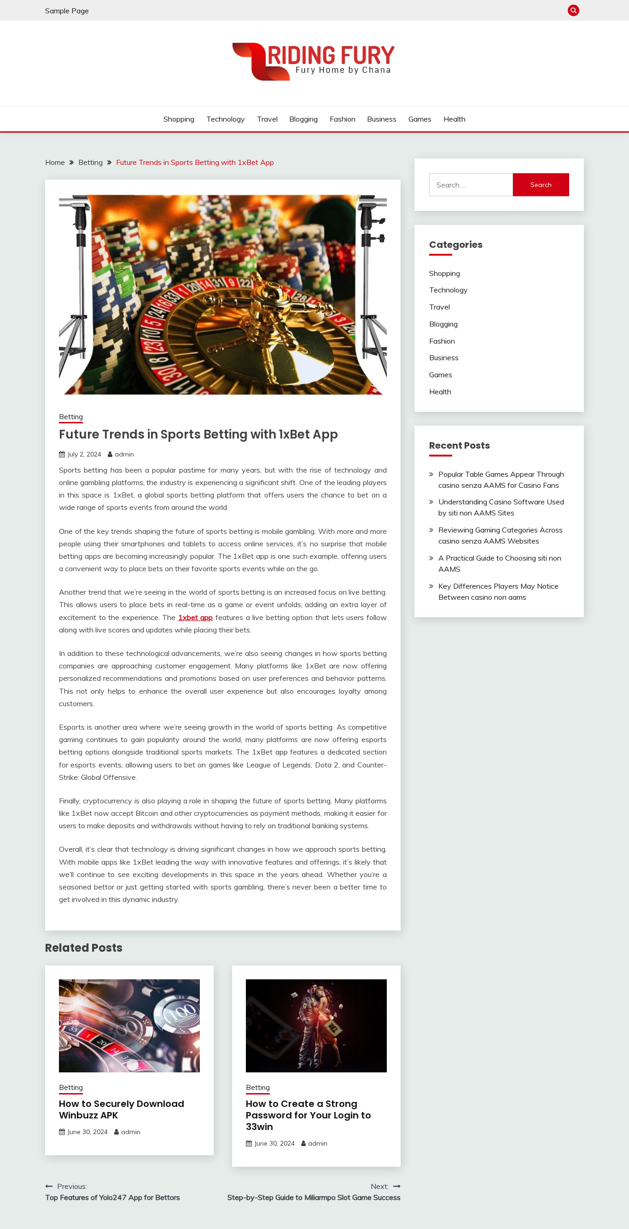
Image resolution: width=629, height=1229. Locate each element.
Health (454, 118)
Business (381, 118)
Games (419, 118)
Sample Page (67, 10)
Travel (267, 118)
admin (124, 454)
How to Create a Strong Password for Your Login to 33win (308, 1115)
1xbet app (195, 617)
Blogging (303, 118)
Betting (71, 416)
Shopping (178, 118)
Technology (225, 118)
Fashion (342, 118)
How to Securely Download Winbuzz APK (121, 1109)
